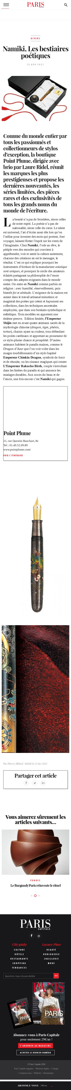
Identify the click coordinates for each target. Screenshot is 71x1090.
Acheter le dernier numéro (35, 1052)
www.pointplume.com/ (17, 449)
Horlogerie (51, 954)
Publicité (37, 1073)
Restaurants (19, 958)
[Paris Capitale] (35, 5)
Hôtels (19, 954)
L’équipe (54, 1068)
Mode (51, 963)
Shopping (19, 963)
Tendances (19, 967)
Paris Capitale (35, 1064)
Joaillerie (51, 958)
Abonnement (48, 1073)
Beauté (51, 949)
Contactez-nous (25, 1073)
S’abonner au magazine (35, 1045)
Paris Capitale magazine (23, 1068)
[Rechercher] (66, 5)
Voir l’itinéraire (13, 455)
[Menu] (5, 5)
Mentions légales (42, 1068)
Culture (19, 949)
